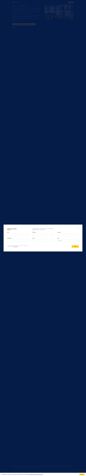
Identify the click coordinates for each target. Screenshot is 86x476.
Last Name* (59, 232)
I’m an (58, 238)
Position (33, 238)
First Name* (34, 232)
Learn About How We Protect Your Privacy (36, 474)
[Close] (78, 228)
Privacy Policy (15, 246)
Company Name (9, 238)
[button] (68, 240)
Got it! (82, 474)
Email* (8, 232)
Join (75, 246)
